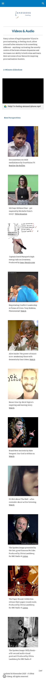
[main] (23, 43)
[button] (3, 3)
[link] (23, 94)
